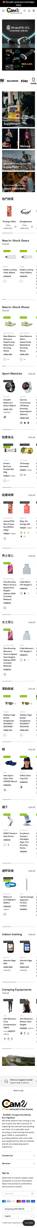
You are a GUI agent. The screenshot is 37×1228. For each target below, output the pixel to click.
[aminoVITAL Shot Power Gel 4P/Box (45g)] (10, 508)
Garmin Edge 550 (26, 962)
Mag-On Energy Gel (25, 522)
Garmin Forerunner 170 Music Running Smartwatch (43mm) (26, 407)
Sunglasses (26, 221)
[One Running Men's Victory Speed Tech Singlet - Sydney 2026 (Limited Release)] (10, 569)
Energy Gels (9, 221)
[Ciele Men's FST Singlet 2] (27, 569)
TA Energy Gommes (24, 465)
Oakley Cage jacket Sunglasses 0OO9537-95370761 (26, 721)
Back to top (18, 1090)
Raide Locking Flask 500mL (26, 271)
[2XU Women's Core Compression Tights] (10, 1006)
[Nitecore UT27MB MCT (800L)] (10, 884)
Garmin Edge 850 (9, 962)
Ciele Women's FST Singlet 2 (27, 650)
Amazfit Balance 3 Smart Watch (9, 403)
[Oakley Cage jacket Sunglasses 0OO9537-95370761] (27, 702)
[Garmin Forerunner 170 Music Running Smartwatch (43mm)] (27, 387)
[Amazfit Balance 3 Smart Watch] (10, 387)
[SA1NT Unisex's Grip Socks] (10, 820)
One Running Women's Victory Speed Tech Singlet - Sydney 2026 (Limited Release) (10, 657)
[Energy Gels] (9, 211)
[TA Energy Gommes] (27, 450)
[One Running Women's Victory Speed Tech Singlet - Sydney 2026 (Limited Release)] (10, 635)
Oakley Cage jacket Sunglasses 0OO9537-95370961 (9, 721)
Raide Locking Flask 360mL (10, 271)
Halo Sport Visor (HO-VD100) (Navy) (10, 778)
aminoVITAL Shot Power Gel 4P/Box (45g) (9, 525)
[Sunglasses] (26, 211)
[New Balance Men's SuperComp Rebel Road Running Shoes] (27, 323)
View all (5, 244)
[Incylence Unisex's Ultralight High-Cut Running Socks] (27, 820)
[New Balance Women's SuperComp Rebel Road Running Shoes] (10, 323)
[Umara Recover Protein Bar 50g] (10, 450)
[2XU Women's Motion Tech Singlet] (27, 1006)
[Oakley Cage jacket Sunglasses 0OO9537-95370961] (10, 702)
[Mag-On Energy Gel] (27, 508)
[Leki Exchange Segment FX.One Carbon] (27, 884)
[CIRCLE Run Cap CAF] (27, 763)
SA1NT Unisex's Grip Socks (10, 835)
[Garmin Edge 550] (27, 948)
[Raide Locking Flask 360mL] (10, 257)
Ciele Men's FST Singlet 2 (26, 583)
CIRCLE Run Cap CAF (25, 777)
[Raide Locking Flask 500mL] (27, 257)
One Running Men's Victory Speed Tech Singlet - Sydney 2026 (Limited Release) (9, 591)
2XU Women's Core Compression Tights (9, 1023)
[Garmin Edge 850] (10, 948)
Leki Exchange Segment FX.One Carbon (27, 901)
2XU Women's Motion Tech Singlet (26, 1022)
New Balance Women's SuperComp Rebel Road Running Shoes (9, 343)
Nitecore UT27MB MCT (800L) (9, 900)
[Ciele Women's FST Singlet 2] (27, 635)
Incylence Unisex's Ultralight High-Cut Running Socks (24, 840)
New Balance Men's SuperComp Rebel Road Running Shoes (26, 343)
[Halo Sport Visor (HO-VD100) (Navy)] (10, 763)
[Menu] (3, 10)
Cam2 (10, 1223)
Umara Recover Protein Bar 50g (8, 467)
